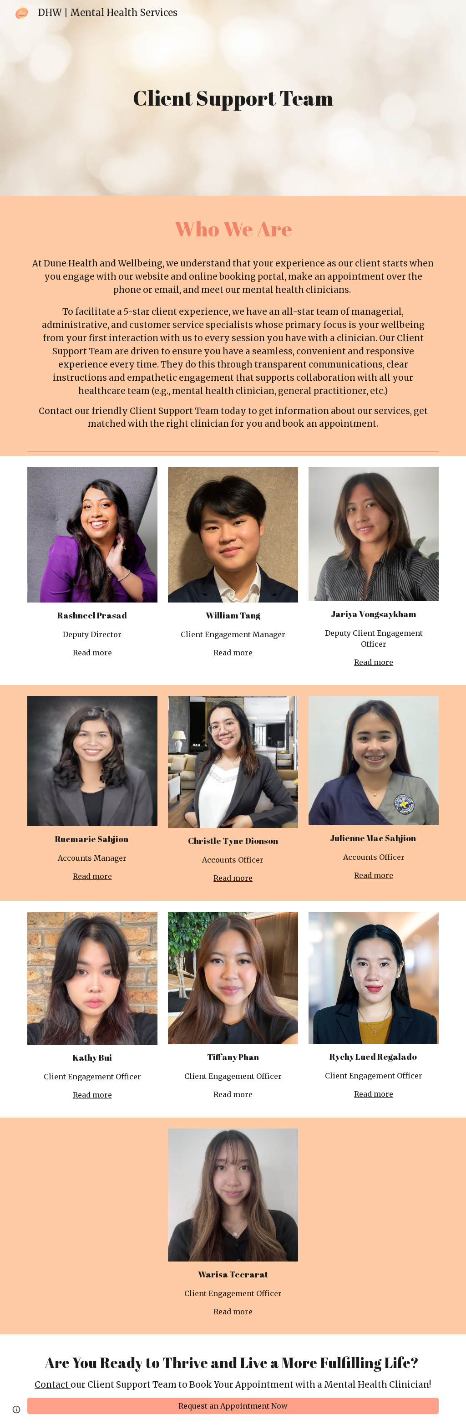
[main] (232, 98)
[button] (16, 1409)
